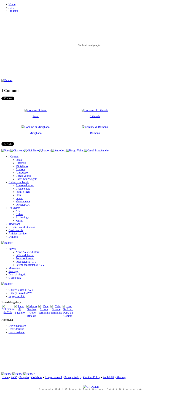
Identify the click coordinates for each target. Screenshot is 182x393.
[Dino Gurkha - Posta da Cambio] (68, 315)
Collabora (36, 377)
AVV (14, 377)
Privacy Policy (72, 377)
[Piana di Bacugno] (19, 312)
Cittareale (95, 116)
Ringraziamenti (53, 377)
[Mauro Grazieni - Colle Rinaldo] (31, 315)
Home (5, 377)
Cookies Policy (91, 377)
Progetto (24, 377)
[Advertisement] (66, 83)
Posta (36, 116)
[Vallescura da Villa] (8, 312)
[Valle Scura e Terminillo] (44, 312)
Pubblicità (108, 377)
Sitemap (120, 377)
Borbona (95, 133)
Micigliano (36, 133)
